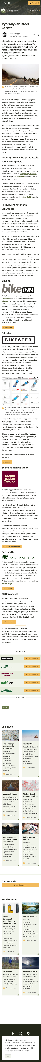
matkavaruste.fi (9, 622)
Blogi (5, 707)
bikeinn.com (7, 327)
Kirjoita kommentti (20, 885)
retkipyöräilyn (27, 197)
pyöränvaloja (7, 583)
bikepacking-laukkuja (28, 174)
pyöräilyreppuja (19, 176)
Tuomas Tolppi (14, 33)
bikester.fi (6, 462)
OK (8, 1056)
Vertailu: (35, 3)
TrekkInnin (6, 298)
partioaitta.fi (7, 588)
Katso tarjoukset (32, 658)
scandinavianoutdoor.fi (11, 546)
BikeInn (5, 301)
